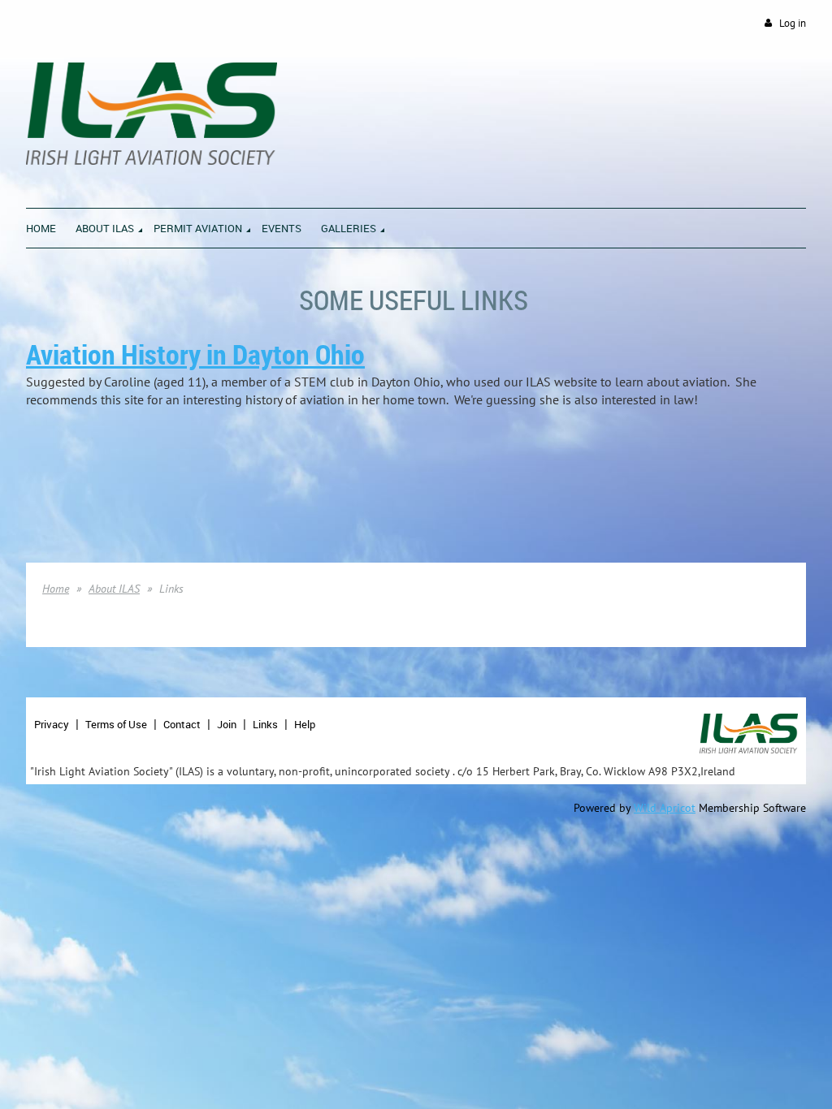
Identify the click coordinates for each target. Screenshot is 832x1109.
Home (55, 588)
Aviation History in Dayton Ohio (195, 354)
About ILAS (114, 588)
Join (226, 724)
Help (304, 724)
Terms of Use (116, 724)
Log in (792, 23)
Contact (182, 724)
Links (265, 724)
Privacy (51, 724)
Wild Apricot (665, 807)
